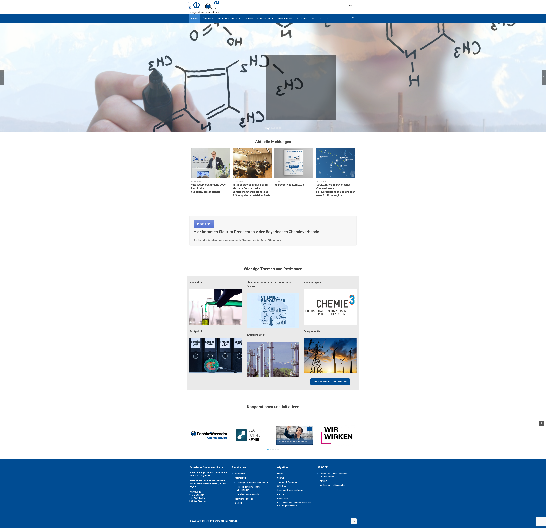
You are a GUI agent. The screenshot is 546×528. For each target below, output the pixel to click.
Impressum (240, 473)
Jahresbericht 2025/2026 (289, 184)
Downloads (282, 498)
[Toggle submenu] (350, 12)
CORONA (281, 486)
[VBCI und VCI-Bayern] (204, 7)
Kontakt (238, 503)
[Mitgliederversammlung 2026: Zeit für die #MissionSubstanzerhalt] (210, 163)
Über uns (207, 18)
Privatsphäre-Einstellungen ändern (252, 482)
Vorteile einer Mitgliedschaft (333, 485)
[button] (209, 435)
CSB (313, 18)
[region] (273, 435)
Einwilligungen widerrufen (248, 494)
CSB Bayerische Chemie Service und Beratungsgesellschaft (294, 504)
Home (196, 18)
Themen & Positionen (227, 18)
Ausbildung (301, 18)
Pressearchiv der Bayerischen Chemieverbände (334, 475)
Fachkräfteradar (285, 18)
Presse (322, 18)
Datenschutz (240, 478)
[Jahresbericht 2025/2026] (293, 163)
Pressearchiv (203, 224)
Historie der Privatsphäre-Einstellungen (249, 488)
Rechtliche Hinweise (244, 499)
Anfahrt (323, 481)
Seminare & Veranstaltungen (257, 18)
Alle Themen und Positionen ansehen (330, 382)
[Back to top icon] (354, 521)
